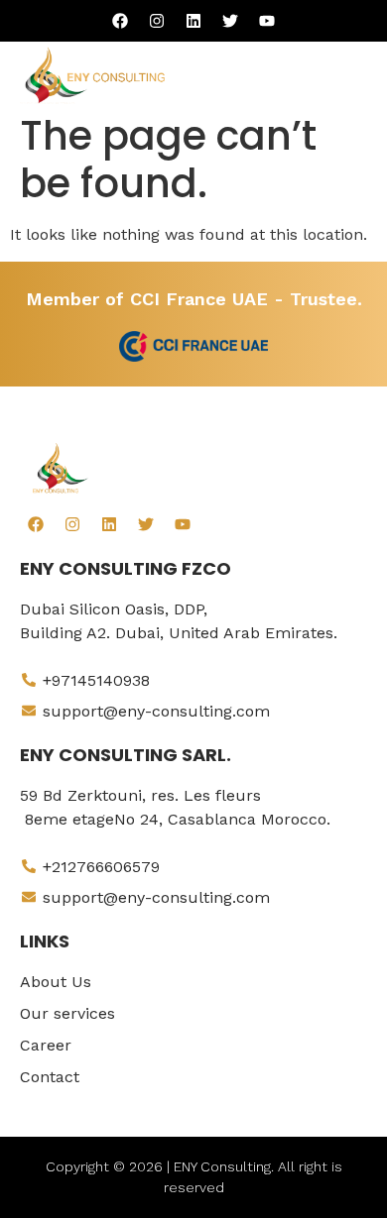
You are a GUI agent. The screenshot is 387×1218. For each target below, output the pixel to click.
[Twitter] (230, 21)
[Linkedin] (193, 21)
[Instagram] (157, 21)
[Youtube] (267, 21)
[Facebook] (120, 21)
